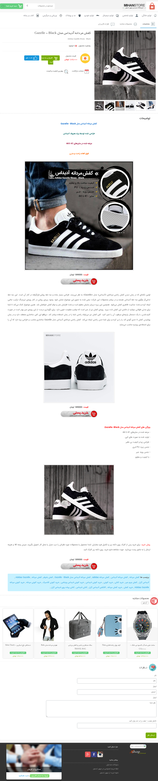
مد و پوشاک (71, 15)
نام (155, 675)
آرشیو (145, 603)
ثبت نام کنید (23, 776)
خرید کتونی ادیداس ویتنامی (72, 582)
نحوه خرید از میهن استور (109, 773)
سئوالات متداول (112, 765)
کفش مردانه (134, 577)
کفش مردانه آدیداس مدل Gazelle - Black (73, 577)
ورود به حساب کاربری (39, 776)
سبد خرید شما (11, 6)
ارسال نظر (151, 735)
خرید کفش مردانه (115, 587)
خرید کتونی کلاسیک (51, 582)
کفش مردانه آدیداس (119, 577)
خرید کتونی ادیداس (94, 582)
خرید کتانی (119, 582)
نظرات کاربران (103, 24)
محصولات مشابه (126, 24)
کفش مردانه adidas (100, 577)
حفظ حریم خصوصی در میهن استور (105, 769)
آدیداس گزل (144, 582)
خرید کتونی (108, 582)
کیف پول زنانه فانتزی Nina (111, 645)
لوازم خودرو (89, 15)
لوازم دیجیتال (108, 15)
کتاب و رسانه (28, 15)
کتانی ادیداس (81, 587)
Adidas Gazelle (23, 577)
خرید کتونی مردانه (33, 582)
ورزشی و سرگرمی (50, 15)
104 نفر (29, 58)
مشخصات (146, 24)
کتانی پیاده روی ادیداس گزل (62, 587)
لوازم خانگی (146, 15)
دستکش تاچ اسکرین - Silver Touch (18, 645)
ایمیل (154, 686)
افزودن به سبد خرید (47, 60)
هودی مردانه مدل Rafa (49, 645)
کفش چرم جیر (131, 582)
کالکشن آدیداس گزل (97, 587)
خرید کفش (128, 587)
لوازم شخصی (127, 15)
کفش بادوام (48, 577)
